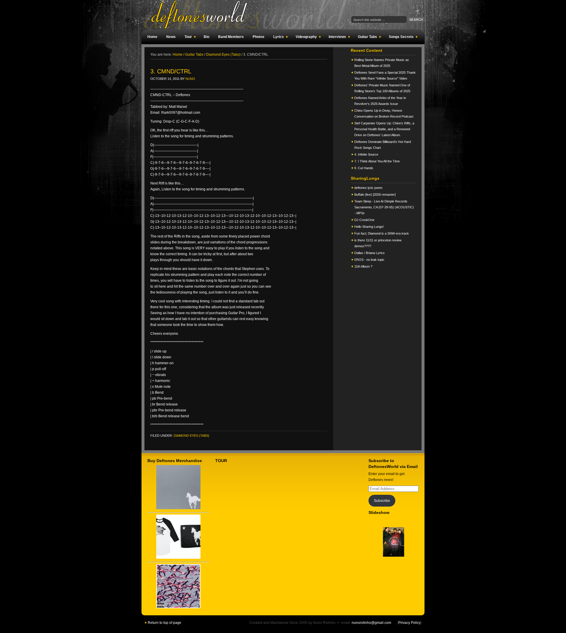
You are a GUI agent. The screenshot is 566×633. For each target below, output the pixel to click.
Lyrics (277, 38)
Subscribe (382, 501)
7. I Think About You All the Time (377, 161)
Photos (258, 37)
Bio (206, 37)
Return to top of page (164, 623)
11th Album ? (363, 266)
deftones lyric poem (368, 187)
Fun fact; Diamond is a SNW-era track (381, 233)
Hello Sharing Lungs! (369, 226)
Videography (305, 38)
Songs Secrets (400, 38)
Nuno (190, 78)
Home (152, 37)
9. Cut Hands (363, 168)
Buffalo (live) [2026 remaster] (375, 194)
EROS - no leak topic (369, 259)
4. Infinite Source (366, 154)
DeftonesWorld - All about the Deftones (206, 14)
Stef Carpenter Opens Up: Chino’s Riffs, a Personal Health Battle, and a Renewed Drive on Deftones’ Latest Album (384, 129)
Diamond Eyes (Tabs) (191, 435)
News (171, 37)
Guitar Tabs (366, 38)
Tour (187, 38)
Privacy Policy (409, 623)
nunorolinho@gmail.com (371, 623)
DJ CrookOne (364, 220)
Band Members (231, 37)
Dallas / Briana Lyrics (369, 253)
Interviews (336, 38)
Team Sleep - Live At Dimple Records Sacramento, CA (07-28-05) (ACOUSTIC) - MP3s (384, 207)
